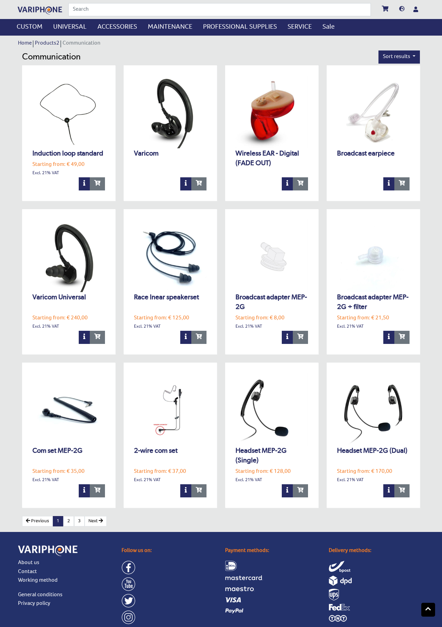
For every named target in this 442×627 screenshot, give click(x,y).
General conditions (40, 595)
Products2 (47, 43)
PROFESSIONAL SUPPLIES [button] (240, 27)
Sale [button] (329, 27)
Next (93, 521)
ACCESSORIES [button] (117, 27)
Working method (38, 580)
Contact (27, 572)
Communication (82, 43)
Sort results (397, 57)
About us (28, 563)
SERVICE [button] (300, 27)
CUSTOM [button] (29, 27)
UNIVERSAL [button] (70, 27)
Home (25, 43)
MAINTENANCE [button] (170, 27)
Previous (39, 521)
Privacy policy (34, 604)
